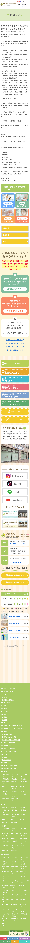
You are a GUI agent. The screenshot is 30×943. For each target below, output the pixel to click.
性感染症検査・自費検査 (9, 737)
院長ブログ (15, 411)
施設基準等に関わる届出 (9, 768)
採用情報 (4, 731)
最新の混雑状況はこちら (14, 343)
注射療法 (23, 900)
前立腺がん (15, 779)
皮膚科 (4, 826)
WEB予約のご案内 (7, 691)
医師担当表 (5, 711)
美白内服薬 (15, 900)
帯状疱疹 (5, 838)
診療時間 (4, 708)
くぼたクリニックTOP (8, 688)
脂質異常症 (6, 815)
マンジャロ (6, 909)
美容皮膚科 (5, 854)
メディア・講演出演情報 (9, 751)
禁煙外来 (14, 822)
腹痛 (22, 819)
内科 (3, 804)
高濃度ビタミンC (15, 920)
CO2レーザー (25, 876)
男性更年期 (6, 799)
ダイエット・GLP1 (15, 858)
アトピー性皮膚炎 (24, 834)
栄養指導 (23, 810)
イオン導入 (24, 890)
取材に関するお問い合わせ (9, 766)
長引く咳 (14, 810)
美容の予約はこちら (16, 582)
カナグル (23, 895)
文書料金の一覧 (6, 745)
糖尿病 (14, 807)
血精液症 (5, 791)
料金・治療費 (6, 703)
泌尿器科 (4, 771)
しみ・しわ (6, 857)
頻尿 (22, 791)
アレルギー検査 (11, 740)
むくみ (5, 822)
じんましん (24, 829)
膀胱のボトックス (15, 787)
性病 (4, 786)
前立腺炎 (23, 779)
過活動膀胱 (15, 791)
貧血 (13, 819)
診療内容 (4, 697)
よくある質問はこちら (14, 350)
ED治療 (5, 794)
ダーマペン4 (6, 881)
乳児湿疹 (5, 846)
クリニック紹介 (6, 694)
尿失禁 (14, 782)
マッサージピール (15, 882)
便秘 (4, 819)
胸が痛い (23, 815)
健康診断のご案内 (7, 734)
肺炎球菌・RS (12, 726)
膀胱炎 (23, 786)
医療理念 (8, 700)
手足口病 (5, 851)
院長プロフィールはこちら (17, 544)
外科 (4, 241)
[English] (20, 1)
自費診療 (6, 235)
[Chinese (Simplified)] (17, 1)
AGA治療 (14, 841)
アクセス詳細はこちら (16, 563)
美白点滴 (23, 919)
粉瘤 (13, 838)
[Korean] (23, 1)
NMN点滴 (24, 914)
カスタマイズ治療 (24, 863)
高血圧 (23, 807)
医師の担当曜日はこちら (14, 340)
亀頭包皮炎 (6, 779)
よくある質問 (6, 754)
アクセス (4, 705)
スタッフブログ (15, 419)
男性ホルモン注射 (15, 915)
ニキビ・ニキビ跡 (6, 834)
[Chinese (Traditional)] (19, 1)
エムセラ (23, 794)
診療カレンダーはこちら (14, 347)
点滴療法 (5, 904)
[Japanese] (22, 1)
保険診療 (6, 228)
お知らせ (4, 757)
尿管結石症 (24, 782)
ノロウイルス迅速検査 (8, 743)
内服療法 (14, 904)
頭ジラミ (14, 851)
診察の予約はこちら (16, 575)
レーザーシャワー (6, 877)
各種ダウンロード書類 (8, 748)
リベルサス (15, 895)
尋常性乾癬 (24, 838)
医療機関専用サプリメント (13, 728)
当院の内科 (6, 807)
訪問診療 (4, 720)
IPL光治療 (6, 871)
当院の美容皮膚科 (24, 868)
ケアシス (23, 886)
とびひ (23, 846)
